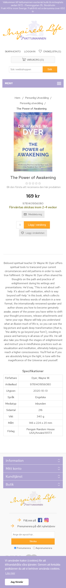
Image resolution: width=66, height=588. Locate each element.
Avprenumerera (44, 548)
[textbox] (26, 69)
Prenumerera (24, 548)
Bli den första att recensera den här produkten (34, 187)
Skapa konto (13, 51)
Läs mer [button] (10, 573)
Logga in (29, 51)
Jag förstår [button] (16, 582)
